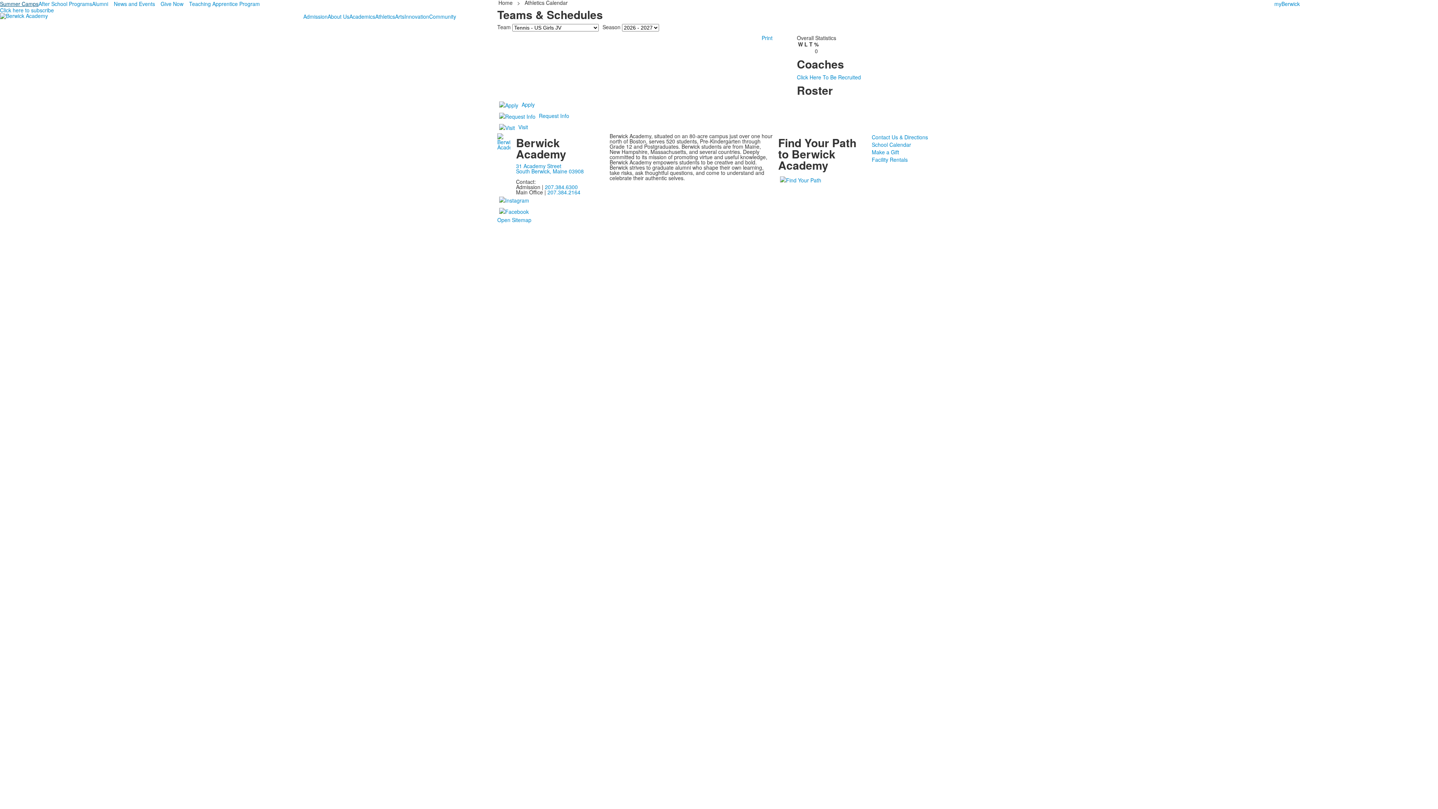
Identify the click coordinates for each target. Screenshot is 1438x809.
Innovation (416, 16)
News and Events (134, 3)
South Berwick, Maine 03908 (550, 171)
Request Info (554, 115)
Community (442, 16)
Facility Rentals (890, 159)
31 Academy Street (538, 166)
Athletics (385, 16)
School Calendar (891, 144)
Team (504, 27)
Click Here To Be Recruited (829, 77)
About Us (338, 16)
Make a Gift (885, 152)
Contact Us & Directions (900, 137)
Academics (362, 16)
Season (612, 27)
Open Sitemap (514, 220)
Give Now (172, 3)
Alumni (100, 3)
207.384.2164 (563, 192)
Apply (528, 104)
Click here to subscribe (27, 10)
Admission (315, 16)
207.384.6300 (561, 187)
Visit (523, 127)
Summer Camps (19, 3)
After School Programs (65, 3)
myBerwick (1287, 3)
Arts (399, 16)
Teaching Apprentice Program (224, 3)
